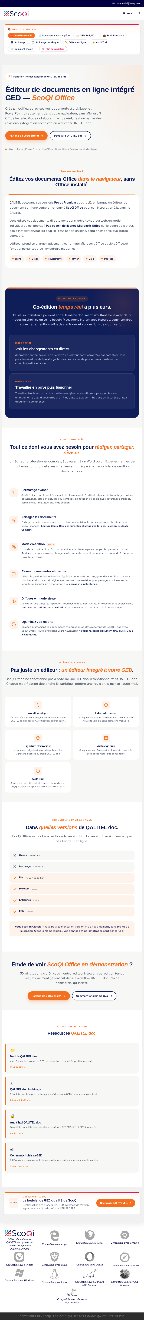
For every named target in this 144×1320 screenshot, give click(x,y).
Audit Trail (99, 42)
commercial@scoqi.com (128, 3)
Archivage (18, 42)
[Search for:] (137, 13)
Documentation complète (54, 35)
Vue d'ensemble (21, 35)
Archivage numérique (45, 42)
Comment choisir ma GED (94, 995)
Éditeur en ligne (75, 42)
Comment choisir (22, 48)
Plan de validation (53, 48)
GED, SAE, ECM (86, 35)
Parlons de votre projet (26, 135)
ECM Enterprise (113, 35)
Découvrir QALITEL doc (70, 135)
